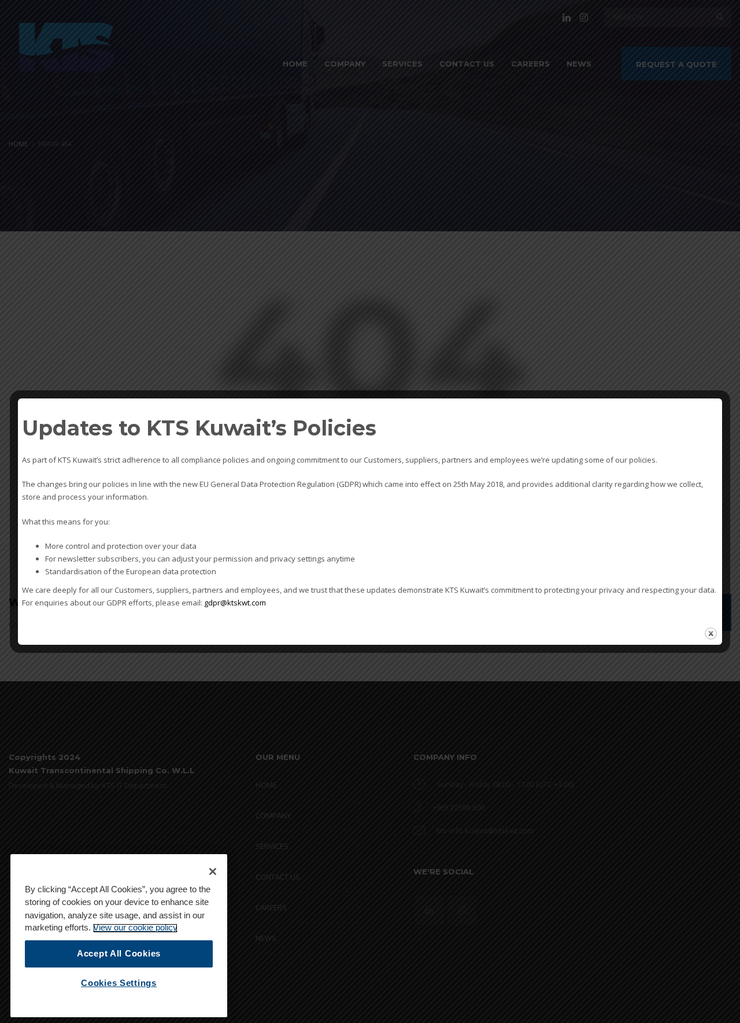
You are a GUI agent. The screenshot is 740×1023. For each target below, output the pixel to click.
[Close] (212, 871)
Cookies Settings (119, 983)
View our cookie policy (135, 928)
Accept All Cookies (119, 953)
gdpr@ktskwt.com (235, 602)
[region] (118, 935)
